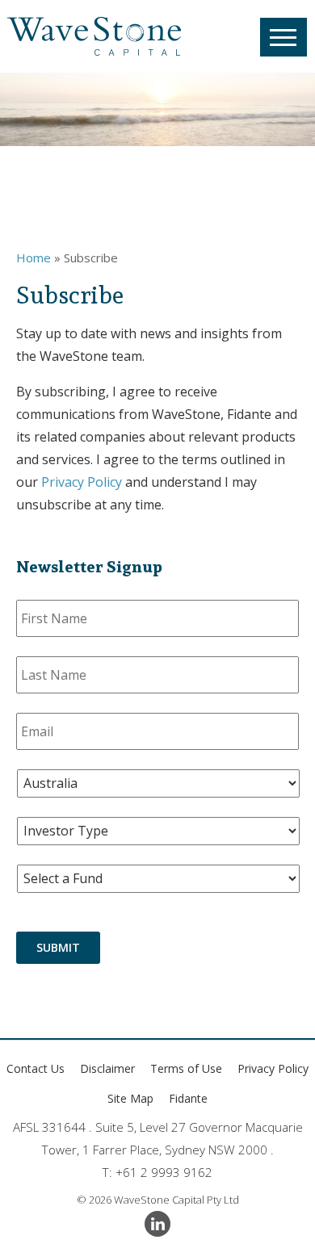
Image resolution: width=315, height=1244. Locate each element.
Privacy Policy (81, 482)
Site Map (130, 1098)
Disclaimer (107, 1068)
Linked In (157, 1224)
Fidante (188, 1098)
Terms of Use (186, 1068)
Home (33, 257)
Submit (58, 947)
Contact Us (35, 1068)
